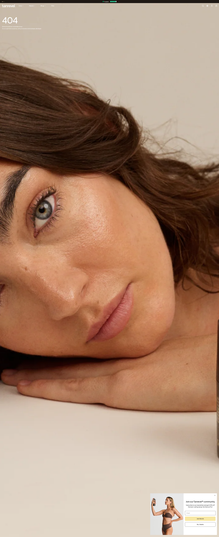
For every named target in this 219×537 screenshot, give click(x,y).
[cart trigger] (216, 6)
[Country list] (207, 6)
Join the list (200, 519)
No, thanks (200, 524)
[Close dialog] (215, 495)
